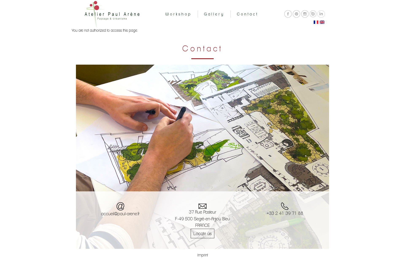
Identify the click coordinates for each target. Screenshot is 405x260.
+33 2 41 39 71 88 (284, 213)
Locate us (202, 233)
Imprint (202, 255)
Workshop (178, 14)
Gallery (214, 14)
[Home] (111, 13)
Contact (247, 14)
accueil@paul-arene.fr (120, 213)
